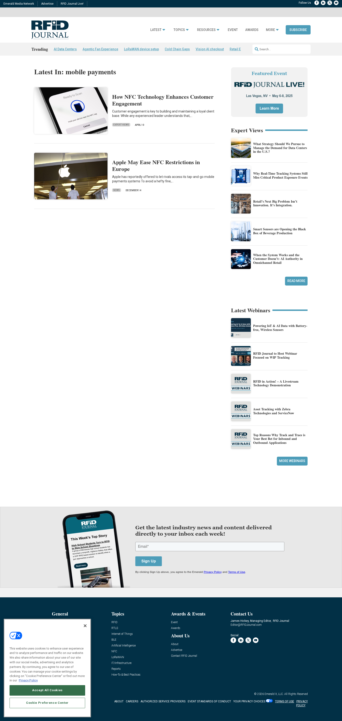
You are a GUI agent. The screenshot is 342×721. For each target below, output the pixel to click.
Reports (116, 668)
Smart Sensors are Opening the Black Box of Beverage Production (279, 231)
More (270, 30)
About (174, 644)
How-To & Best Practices (126, 674)
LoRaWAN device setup (141, 49)
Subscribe (298, 30)
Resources (206, 30)
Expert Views (121, 124)
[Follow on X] (329, 2)
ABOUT (119, 701)
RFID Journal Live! (72, 3)
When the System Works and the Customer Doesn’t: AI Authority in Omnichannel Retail (278, 258)
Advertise (47, 3)
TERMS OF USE (284, 701)
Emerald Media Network (18, 3)
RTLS (114, 628)
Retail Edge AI (240, 49)
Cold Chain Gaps (177, 49)
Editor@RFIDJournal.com (246, 624)
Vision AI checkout (210, 49)
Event (233, 30)
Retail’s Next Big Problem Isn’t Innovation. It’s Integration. (275, 203)
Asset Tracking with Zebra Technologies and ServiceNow (273, 411)
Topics (179, 30)
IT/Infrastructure (121, 663)
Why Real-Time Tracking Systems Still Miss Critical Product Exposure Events (280, 175)
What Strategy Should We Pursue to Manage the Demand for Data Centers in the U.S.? (280, 147)
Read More (296, 281)
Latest (155, 30)
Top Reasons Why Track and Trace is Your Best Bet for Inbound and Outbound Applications (279, 438)
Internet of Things (122, 634)
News (116, 190)
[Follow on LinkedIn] (323, 2)
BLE (113, 639)
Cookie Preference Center (47, 702)
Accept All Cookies (47, 690)
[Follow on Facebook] (316, 2)
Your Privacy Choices (249, 701)
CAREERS (132, 701)
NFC (114, 651)
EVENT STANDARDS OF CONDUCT (209, 701)
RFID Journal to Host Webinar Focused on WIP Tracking (275, 355)
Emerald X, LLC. (274, 694)
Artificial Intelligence (123, 645)
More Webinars (292, 461)
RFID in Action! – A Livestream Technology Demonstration (275, 383)
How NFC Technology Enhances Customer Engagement (163, 99)
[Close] (85, 626)
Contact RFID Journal (184, 655)
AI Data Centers (65, 49)
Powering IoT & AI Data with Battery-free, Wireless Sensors (280, 327)
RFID (114, 622)
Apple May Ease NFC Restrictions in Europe (156, 165)
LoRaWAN (117, 657)
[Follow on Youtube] (336, 2)
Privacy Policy (28, 680)
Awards (251, 30)
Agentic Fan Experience (100, 49)
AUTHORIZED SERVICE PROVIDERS (163, 701)
